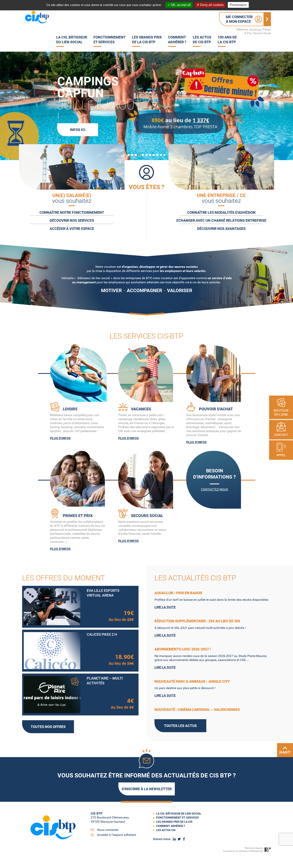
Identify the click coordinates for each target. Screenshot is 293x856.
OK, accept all (180, 5)
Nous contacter (107, 830)
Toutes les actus (180, 726)
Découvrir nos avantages (221, 229)
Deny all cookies (211, 5)
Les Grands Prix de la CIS (174, 821)
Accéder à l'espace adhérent (116, 835)
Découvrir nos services (72, 220)
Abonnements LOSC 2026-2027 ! (182, 649)
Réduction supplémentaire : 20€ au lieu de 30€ (197, 621)
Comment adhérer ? (170, 825)
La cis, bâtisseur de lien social (178, 813)
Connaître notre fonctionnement (71, 212)
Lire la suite (165, 607)
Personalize (238, 5)
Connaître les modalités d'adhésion (221, 212)
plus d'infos (60, 438)
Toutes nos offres (48, 727)
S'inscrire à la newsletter (147, 789)
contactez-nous (214, 489)
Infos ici (77, 130)
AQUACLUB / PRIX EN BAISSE (178, 593)
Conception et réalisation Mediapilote (243, 851)
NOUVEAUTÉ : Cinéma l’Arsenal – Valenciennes (197, 709)
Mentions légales (254, 848)
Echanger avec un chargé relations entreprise (221, 220)
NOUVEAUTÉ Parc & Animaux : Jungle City (192, 681)
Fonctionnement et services (177, 817)
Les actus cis (166, 830)
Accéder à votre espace (72, 229)
